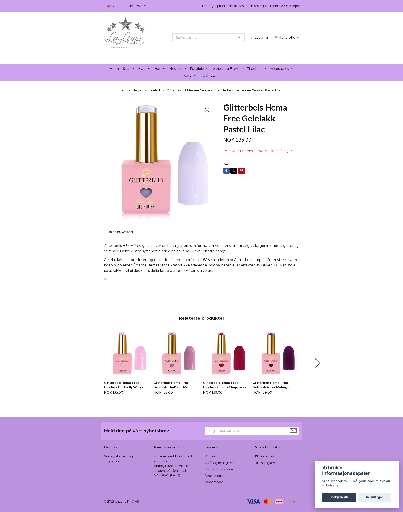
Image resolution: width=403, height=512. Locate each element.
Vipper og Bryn (225, 75)
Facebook (267, 462)
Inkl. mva (136, 6)
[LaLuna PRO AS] (153, 37)
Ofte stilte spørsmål (219, 475)
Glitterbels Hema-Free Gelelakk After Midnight (271, 390)
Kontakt (210, 462)
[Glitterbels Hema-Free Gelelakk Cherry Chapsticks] (226, 360)
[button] (133, 75)
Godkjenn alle (339, 497)
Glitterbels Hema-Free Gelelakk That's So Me (171, 390)
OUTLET (210, 81)
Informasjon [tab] (121, 238)
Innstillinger (374, 497)
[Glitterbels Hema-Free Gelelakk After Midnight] (276, 360)
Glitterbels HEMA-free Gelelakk (189, 96)
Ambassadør (214, 481)
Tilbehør (254, 75)
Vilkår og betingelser (220, 469)
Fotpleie (197, 75)
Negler (175, 75)
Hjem (114, 75)
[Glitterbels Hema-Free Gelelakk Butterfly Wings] (127, 360)
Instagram (267, 469)
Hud (142, 75)
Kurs (187, 81)
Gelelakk (154, 96)
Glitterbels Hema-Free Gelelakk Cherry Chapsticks (224, 390)
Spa (126, 75)
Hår (157, 75)
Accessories (279, 75)
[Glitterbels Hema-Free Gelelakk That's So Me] (176, 360)
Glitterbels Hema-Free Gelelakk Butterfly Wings (123, 390)
